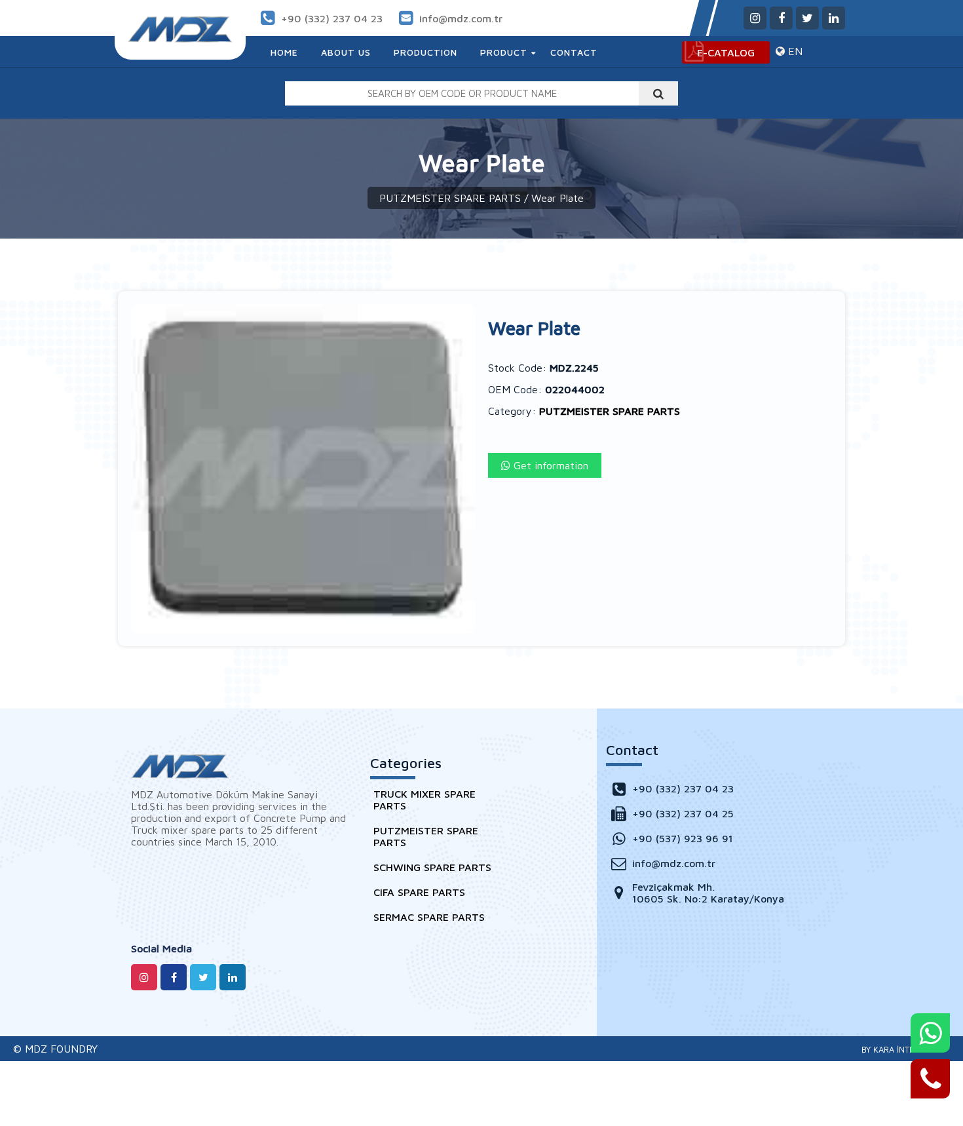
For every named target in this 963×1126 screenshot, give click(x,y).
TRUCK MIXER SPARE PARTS (424, 799)
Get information (549, 465)
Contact (573, 52)
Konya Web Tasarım (901, 1049)
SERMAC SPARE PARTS (429, 917)
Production (425, 52)
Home (284, 52)
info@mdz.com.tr (460, 18)
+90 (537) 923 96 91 (682, 838)
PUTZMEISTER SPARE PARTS (450, 198)
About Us (346, 52)
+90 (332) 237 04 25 (683, 813)
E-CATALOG (726, 52)
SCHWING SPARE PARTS (432, 867)
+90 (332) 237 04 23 (332, 18)
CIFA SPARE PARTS (419, 892)
